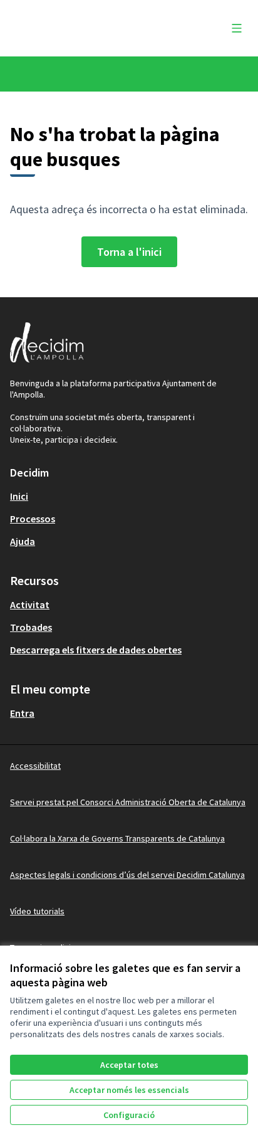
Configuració (129, 1115)
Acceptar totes (129, 1064)
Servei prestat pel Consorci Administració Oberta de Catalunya (127, 802)
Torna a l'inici (129, 252)
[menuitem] (129, 496)
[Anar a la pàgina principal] (98, 28)
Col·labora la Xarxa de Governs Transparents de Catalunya (117, 838)
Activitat (29, 604)
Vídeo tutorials (37, 911)
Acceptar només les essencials (129, 1089)
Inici (19, 496)
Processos (32, 518)
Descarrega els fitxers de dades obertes (96, 649)
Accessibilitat (35, 765)
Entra (22, 713)
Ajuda (22, 541)
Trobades (31, 627)
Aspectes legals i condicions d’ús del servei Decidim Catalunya (127, 874)
